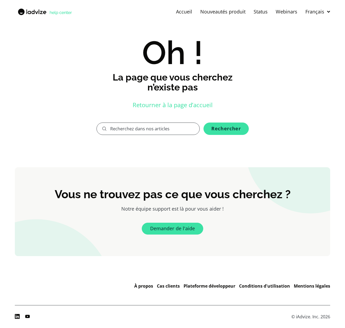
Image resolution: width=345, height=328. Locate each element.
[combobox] (148, 129)
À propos (143, 286)
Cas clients (168, 286)
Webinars (286, 12)
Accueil (184, 12)
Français (314, 12)
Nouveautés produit (223, 12)
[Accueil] (44, 11)
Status (261, 12)
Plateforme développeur (209, 286)
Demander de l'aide (172, 228)
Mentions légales (312, 286)
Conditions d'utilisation (264, 286)
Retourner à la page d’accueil (173, 105)
